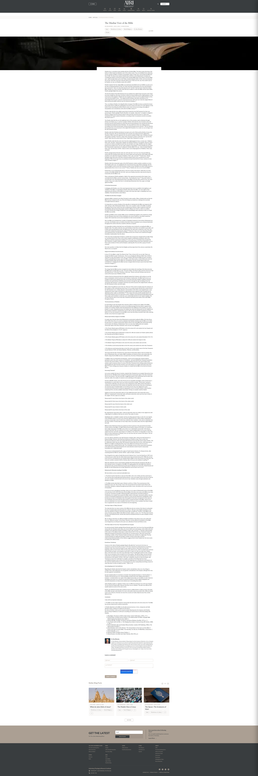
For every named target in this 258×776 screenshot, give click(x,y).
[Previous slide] (162, 683)
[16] (148, 459)
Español (140, 751)
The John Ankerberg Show (94, 747)
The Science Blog (108, 751)
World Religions (128, 29)
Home (90, 17)
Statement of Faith (159, 753)
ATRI (156, 747)
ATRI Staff (92, 704)
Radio (90, 758)
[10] (128, 230)
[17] (139, 530)
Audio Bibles (107, 758)
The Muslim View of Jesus (127, 707)
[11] (127, 239)
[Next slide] (168, 683)
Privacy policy (154, 772)
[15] (119, 434)
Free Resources (142, 749)
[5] (137, 145)
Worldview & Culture (116, 29)
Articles (106, 747)
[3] (114, 117)
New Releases (141, 747)
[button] (158, 4)
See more (129, 720)
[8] (125, 167)
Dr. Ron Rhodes (109, 26)
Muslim (107, 32)
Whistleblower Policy (159, 759)
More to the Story (92, 749)
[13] (126, 292)
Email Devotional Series (126, 749)
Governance (157, 755)
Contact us (145, 772)
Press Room (157, 757)
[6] (139, 155)
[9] (140, 177)
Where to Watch (92, 751)
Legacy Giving (108, 760)
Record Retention (158, 761)
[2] (135, 108)
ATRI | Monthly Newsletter (110, 749)
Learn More (152, 738)
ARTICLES (95, 17)
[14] (108, 365)
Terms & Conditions (164, 772)
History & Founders (159, 751)
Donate (164, 3)
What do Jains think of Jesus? (100, 707)
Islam (107, 29)
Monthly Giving (108, 762)
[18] (126, 546)
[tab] (95, 683)
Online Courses (125, 747)
